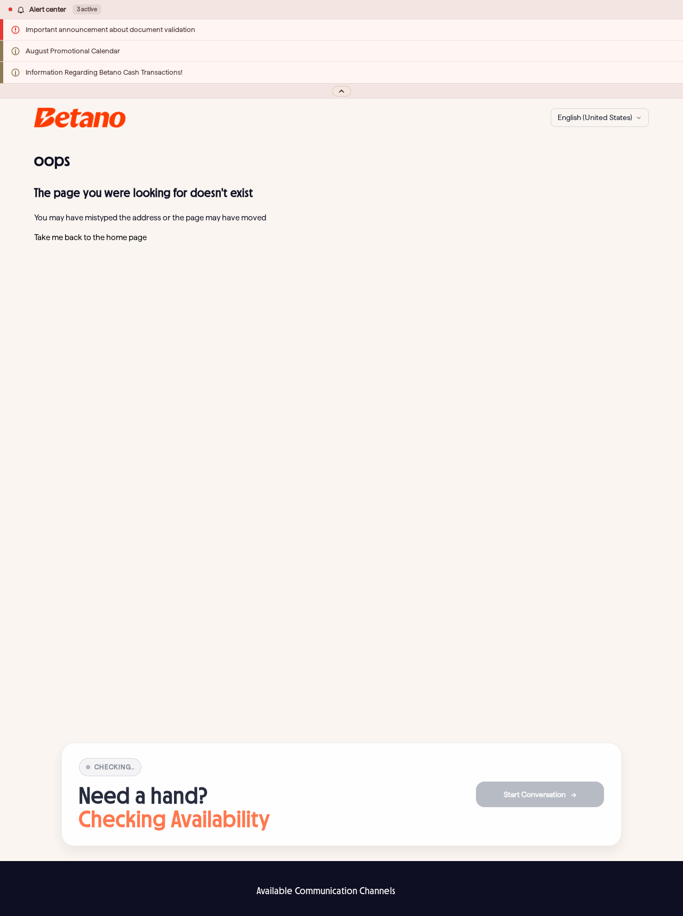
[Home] (79, 118)
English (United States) (595, 117)
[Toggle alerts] (341, 91)
